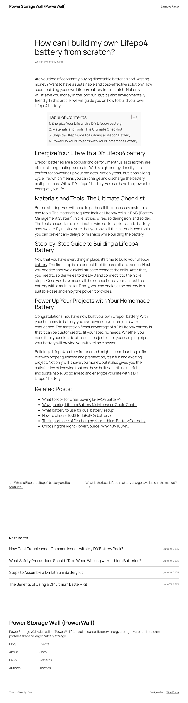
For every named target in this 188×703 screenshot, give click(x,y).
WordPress (173, 692)
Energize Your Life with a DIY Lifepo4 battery (87, 123)
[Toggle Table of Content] (133, 117)
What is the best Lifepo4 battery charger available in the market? (131, 482)
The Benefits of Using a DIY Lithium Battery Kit (48, 584)
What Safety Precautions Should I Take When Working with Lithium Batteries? (75, 561)
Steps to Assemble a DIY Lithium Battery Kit (46, 572)
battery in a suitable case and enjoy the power (90, 288)
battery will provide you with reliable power (79, 342)
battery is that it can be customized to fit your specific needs (93, 329)
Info (61, 61)
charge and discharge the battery (116, 178)
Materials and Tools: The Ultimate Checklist (87, 129)
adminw (51, 61)
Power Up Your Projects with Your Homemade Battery (95, 141)
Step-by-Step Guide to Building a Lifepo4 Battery (91, 135)
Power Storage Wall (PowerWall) (37, 6)
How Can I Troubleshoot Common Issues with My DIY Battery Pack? (66, 549)
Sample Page (169, 6)
